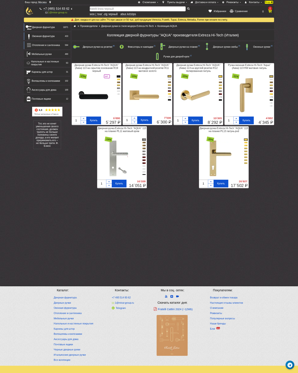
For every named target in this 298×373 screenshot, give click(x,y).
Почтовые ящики (41, 99)
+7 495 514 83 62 (121, 297)
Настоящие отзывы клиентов (226, 302)
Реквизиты (216, 313)
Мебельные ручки (42, 54)
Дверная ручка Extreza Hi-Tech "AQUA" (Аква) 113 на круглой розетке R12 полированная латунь (198, 68)
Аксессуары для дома (44, 90)
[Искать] (188, 8)
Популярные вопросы (222, 318)
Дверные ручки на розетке (97, 47)
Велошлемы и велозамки (46, 81)
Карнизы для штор (42, 72)
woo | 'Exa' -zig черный (104, 14)
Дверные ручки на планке (183, 47)
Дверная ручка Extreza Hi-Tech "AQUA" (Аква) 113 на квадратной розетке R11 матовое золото (147, 68)
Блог (212, 328)
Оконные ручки (261, 47)
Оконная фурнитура (43, 36)
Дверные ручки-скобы (225, 47)
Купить (93, 120)
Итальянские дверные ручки (70, 354)
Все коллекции (62, 360)
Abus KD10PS (128, 14)
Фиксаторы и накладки (140, 47)
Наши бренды (218, 323)
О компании (216, 308)
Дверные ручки (62, 302)
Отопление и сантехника (46, 45)
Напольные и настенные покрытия (45, 63)
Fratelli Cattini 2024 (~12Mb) (175, 309)
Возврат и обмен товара (223, 297)
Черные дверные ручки (67, 349)
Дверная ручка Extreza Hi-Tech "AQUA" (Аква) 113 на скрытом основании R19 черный (96, 68)
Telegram (121, 308)
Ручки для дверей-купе (176, 56)
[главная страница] (75, 26)
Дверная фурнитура (43, 27)
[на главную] (29, 11)
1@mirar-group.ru (57, 12)
